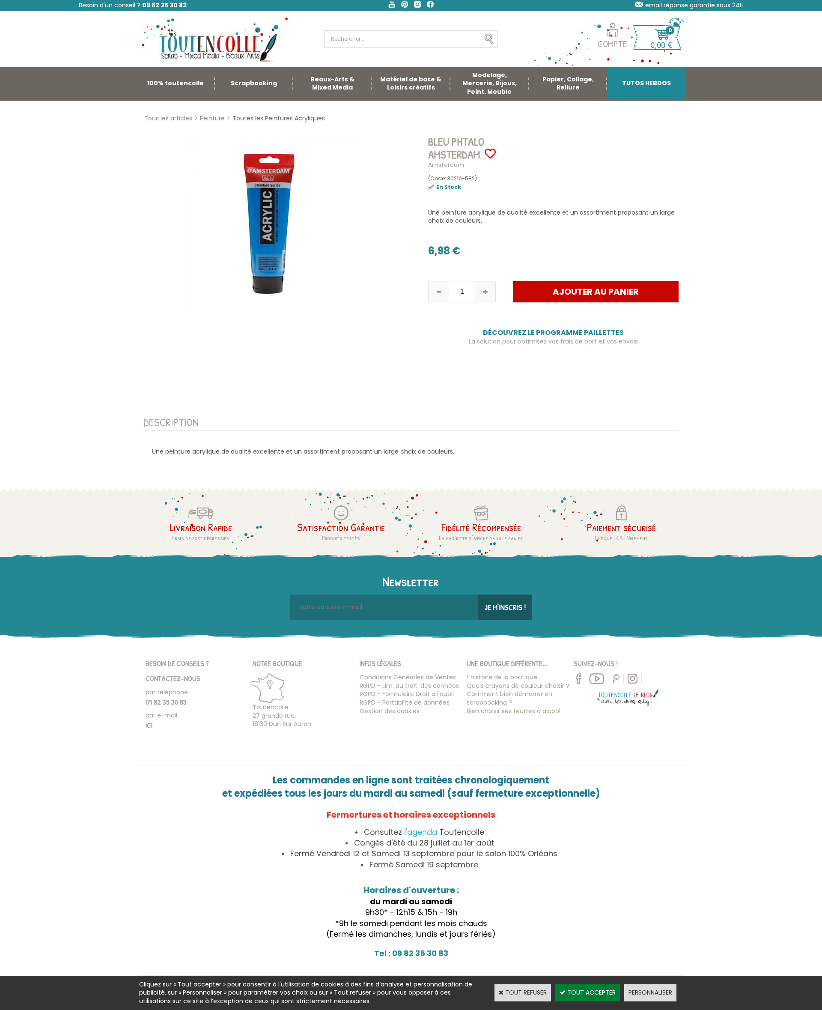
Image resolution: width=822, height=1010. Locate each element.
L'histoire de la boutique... (504, 677)
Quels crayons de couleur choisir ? (518, 685)
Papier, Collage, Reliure (568, 83)
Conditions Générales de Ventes (408, 677)
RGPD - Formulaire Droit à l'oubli (407, 694)
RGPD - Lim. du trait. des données (409, 685)
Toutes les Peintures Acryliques (278, 118)
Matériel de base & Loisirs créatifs (410, 83)
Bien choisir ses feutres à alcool (513, 711)
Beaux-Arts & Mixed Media (332, 83)
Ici (149, 725)
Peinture (212, 118)
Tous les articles (168, 118)
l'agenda (420, 832)
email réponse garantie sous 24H (694, 5)
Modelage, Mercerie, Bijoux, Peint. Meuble (489, 83)
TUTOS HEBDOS (646, 83)
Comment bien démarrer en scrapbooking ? (509, 698)
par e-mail (161, 715)
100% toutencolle (175, 83)
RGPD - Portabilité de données (405, 702)
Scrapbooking (254, 83)
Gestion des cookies (390, 711)
